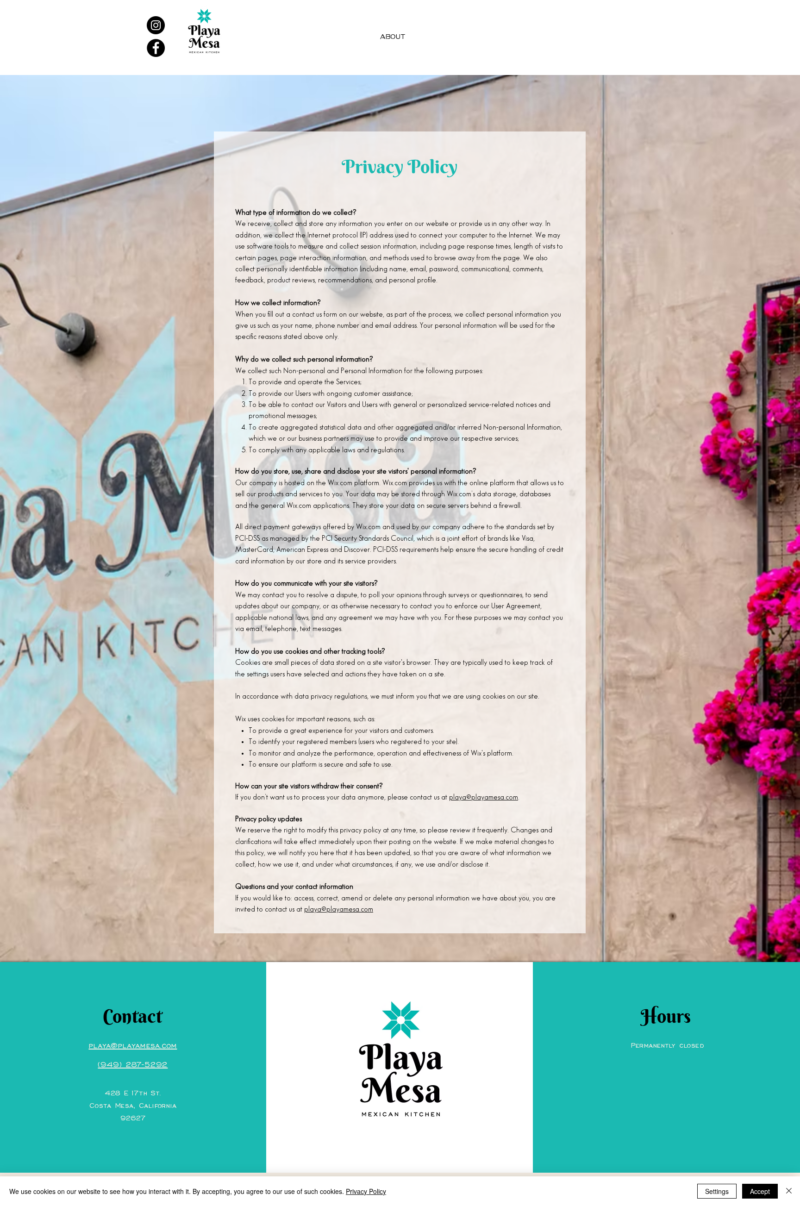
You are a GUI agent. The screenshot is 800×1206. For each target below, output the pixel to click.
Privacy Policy (366, 1191)
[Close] (788, 1191)
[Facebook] (156, 48)
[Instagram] (156, 25)
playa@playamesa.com (483, 797)
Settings (717, 1191)
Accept (760, 1191)
